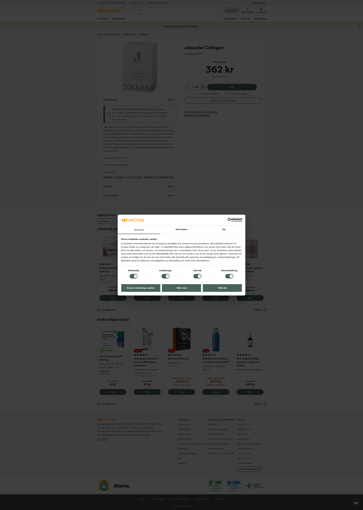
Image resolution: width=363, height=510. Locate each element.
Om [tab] (224, 229)
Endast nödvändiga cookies (141, 288)
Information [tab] (181, 229)
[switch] (166, 276)
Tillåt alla (222, 288)
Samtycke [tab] (139, 230)
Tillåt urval (181, 288)
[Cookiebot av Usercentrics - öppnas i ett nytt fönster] (229, 220)
